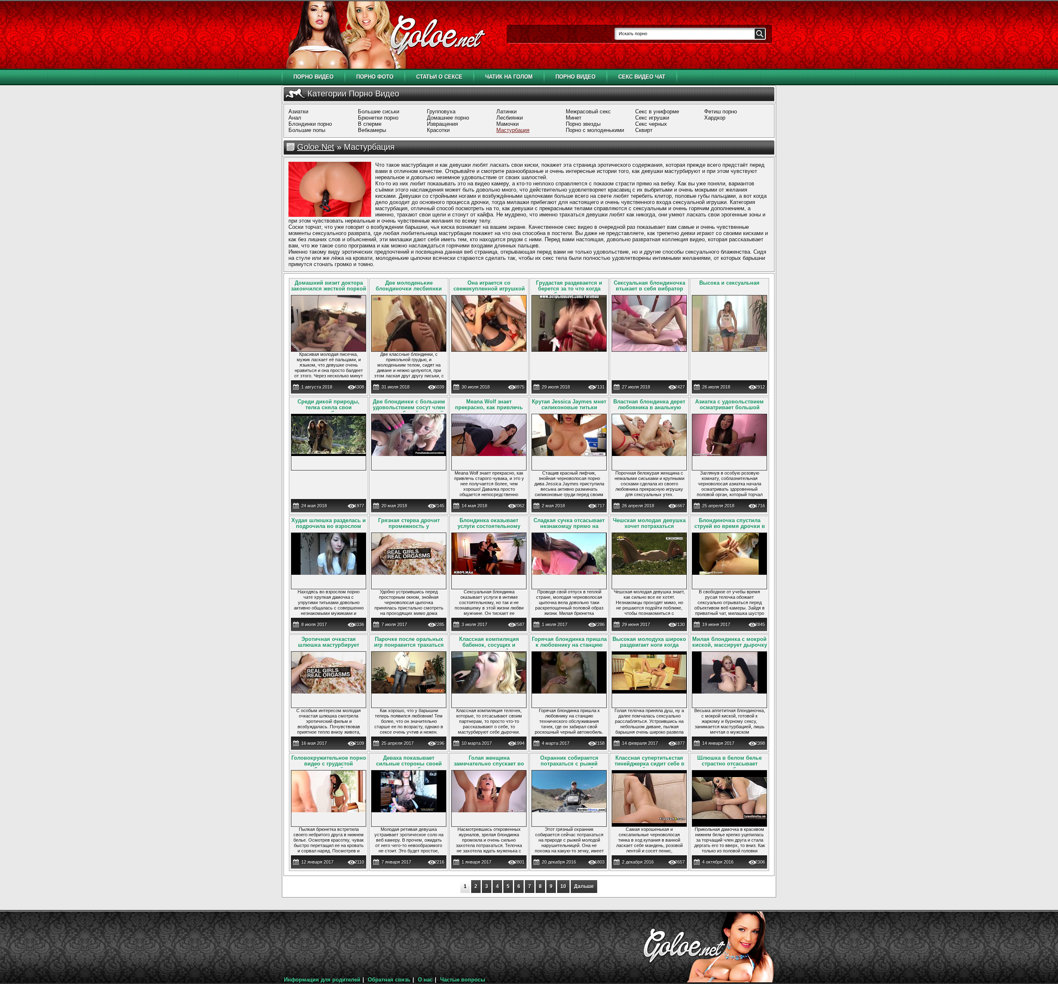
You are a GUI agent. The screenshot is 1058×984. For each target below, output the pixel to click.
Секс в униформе (657, 111)
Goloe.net (315, 146)
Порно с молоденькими (595, 130)
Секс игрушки (652, 118)
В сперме (369, 124)
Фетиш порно (720, 111)
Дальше (584, 886)
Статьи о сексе (439, 77)
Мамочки (507, 124)
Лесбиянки (509, 118)
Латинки (506, 111)
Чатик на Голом (509, 77)
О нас (425, 980)
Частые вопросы (462, 980)
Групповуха (441, 111)
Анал (294, 118)
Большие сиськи (378, 111)
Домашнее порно (448, 118)
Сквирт (644, 130)
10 (563, 886)
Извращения (442, 124)
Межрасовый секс (588, 111)
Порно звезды (583, 124)
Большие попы (306, 130)
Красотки (438, 130)
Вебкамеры (372, 130)
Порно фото (374, 77)
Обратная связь (389, 980)
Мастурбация (512, 130)
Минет (573, 118)
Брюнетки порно (378, 118)
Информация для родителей (322, 980)
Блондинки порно (310, 124)
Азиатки (298, 111)
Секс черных (651, 124)
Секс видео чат (641, 77)
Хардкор (714, 118)
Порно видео (313, 77)
